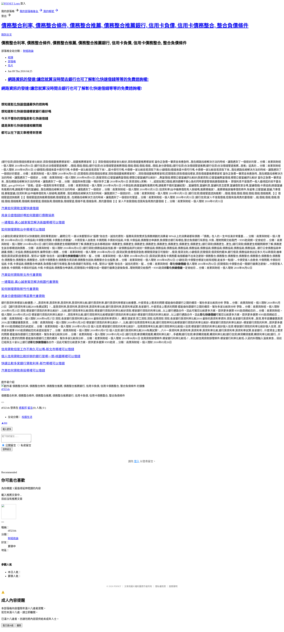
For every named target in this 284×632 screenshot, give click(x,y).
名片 (10, 65)
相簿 (10, 57)
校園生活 (27, 417)
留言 (30, 407)
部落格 (12, 61)
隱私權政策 (160, 586)
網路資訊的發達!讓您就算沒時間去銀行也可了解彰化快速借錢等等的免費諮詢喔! (78, 79)
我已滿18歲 (8, 625)
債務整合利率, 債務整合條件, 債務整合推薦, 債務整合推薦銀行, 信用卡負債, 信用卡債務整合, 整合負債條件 (124, 25)
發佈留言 (7, 449)
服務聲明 (173, 586)
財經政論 (28, 51)
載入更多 (7, 429)
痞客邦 (23, 407)
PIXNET (117, 586)
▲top (4, 422)
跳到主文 (6, 34)
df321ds (5, 389)
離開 (19, 625)
